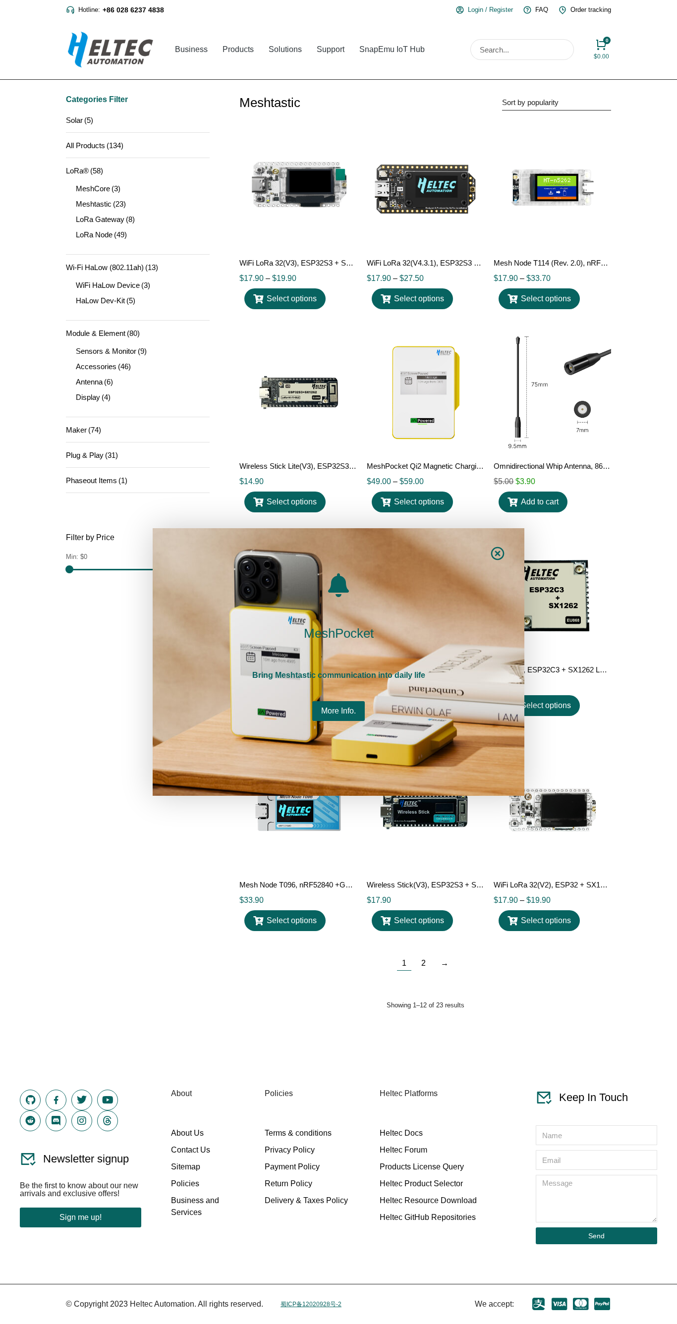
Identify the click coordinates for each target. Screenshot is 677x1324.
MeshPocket (339, 633)
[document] (338, 662)
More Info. (338, 711)
